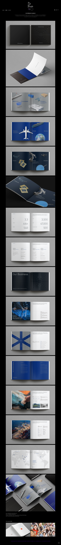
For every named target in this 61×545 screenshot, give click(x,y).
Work (6, 10)
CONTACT (9, 10)
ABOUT (3, 10)
